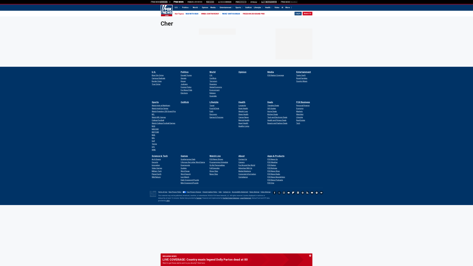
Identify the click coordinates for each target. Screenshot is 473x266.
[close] (310, 256)
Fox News (167, 11)
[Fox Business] (195, 2)
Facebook (274, 193)
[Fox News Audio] (224, 2)
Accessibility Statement (240, 192)
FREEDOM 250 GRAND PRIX (254, 14)
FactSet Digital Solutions (231, 198)
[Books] (289, 2)
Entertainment (226, 7)
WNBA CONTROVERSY (210, 14)
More (287, 7)
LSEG (168, 201)
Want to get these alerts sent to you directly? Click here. (184, 263)
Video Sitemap (265, 192)
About (241, 156)
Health (268, 7)
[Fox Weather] (240, 2)
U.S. (176, 7)
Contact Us (227, 192)
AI (282, 7)
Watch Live (215, 156)
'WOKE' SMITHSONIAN (231, 14)
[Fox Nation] (210, 2)
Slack (302, 193)
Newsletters (312, 193)
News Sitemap (254, 192)
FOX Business (303, 102)
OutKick (248, 7)
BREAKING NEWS (170, 256)
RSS (307, 193)
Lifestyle (257, 7)
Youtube (288, 193)
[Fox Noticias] (269, 2)
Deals (270, 102)
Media (213, 7)
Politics (185, 7)
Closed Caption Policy (210, 192)
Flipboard (293, 193)
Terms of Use (162, 192)
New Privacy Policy (175, 192)
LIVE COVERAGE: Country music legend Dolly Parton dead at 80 (205, 259)
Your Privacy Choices (194, 192)
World (195, 7)
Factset (199, 198)
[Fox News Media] (178, 2)
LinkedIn (298, 193)
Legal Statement (245, 198)
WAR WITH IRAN (192, 14)
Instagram (284, 193)
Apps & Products (275, 156)
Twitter (279, 193)
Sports (238, 7)
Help (220, 192)
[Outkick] (253, 2)
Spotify (317, 193)
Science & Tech (160, 156)
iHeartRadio (321, 193)
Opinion (205, 7)
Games (184, 156)
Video (277, 7)
